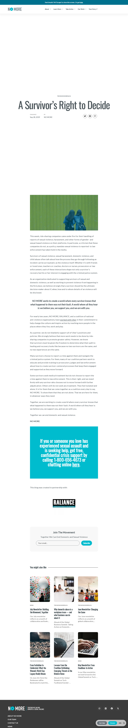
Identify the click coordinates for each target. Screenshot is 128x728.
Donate (112, 723)
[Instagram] (99, 708)
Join (120, 723)
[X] (118, 708)
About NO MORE (15, 716)
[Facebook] (112, 708)
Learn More (57, 9)
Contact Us (13, 723)
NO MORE (48, 117)
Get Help (102, 723)
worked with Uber (68, 319)
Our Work (81, 9)
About (47, 9)
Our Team (12, 719)
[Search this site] (123, 723)
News (10, 726)
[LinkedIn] (105, 708)
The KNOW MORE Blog (64, 96)
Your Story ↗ (93, 9)
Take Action (70, 9)
